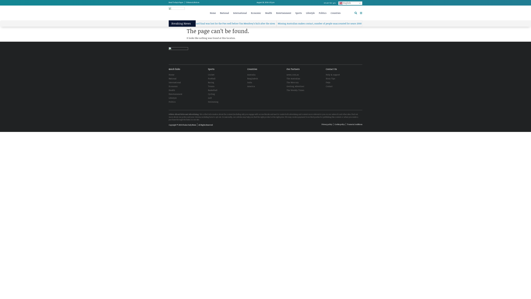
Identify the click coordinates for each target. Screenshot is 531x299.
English (347, 2)
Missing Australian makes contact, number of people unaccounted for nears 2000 (312, 23)
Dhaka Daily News (189, 125)
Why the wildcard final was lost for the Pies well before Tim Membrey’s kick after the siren (220, 23)
